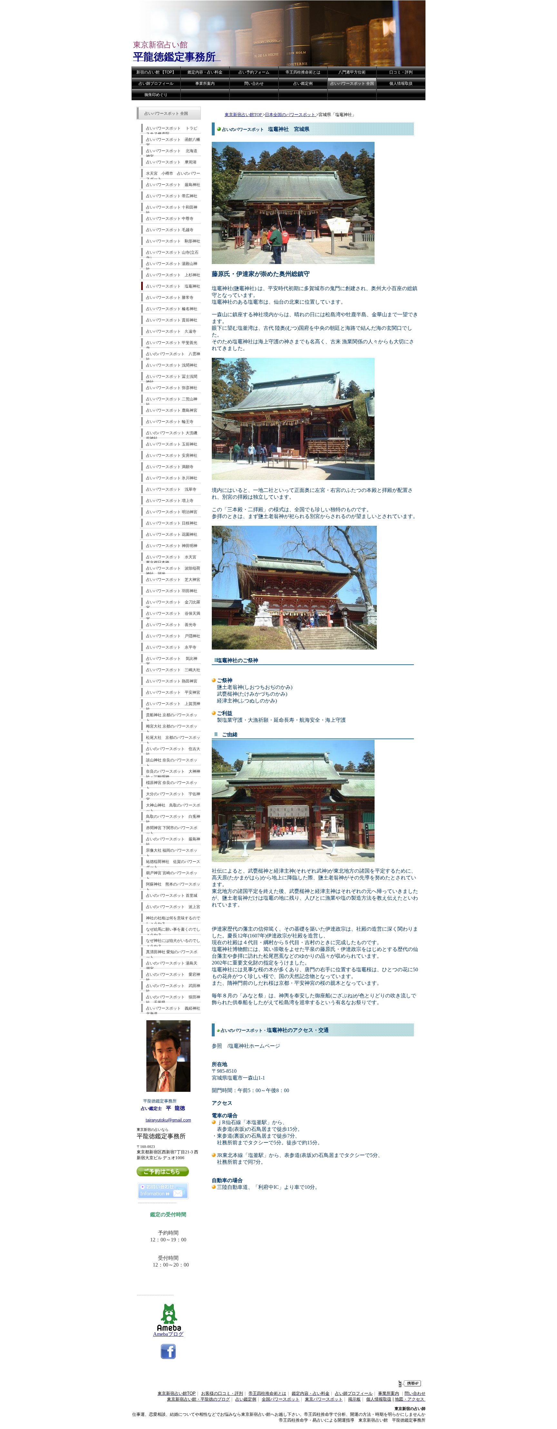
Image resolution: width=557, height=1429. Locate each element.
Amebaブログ (168, 1334)
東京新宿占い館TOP (244, 114)
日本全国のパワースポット (290, 114)
